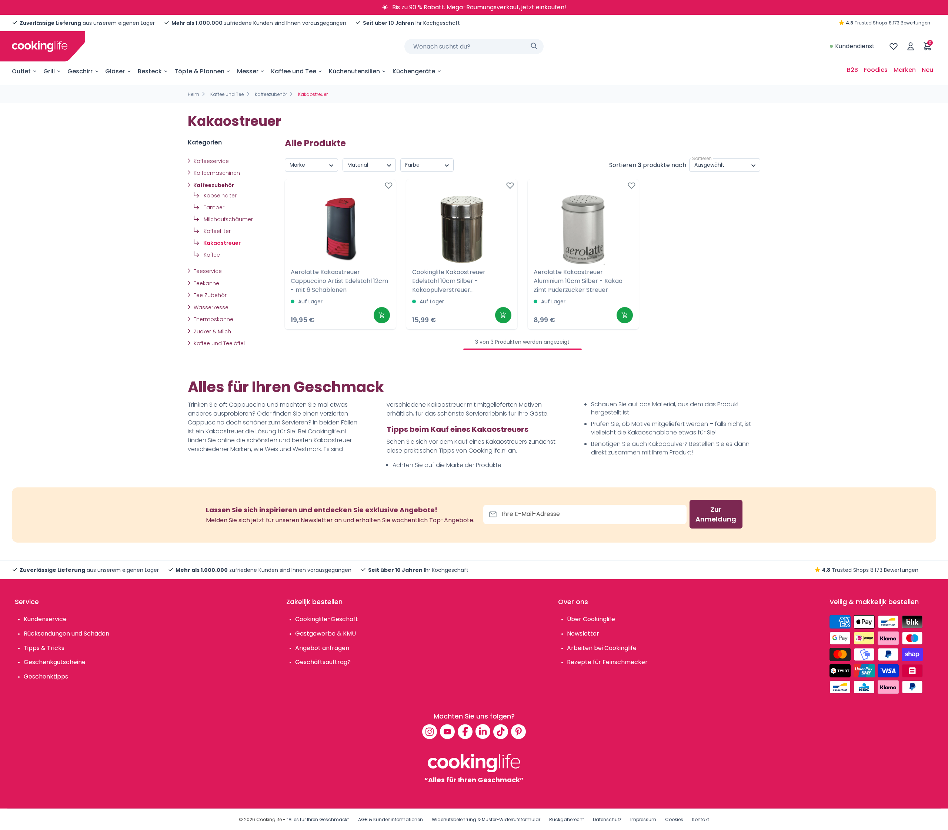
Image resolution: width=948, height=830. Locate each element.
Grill (49, 71)
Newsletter (583, 633)
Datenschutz (607, 819)
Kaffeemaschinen (216, 173)
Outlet (21, 71)
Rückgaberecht (566, 819)
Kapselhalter (219, 195)
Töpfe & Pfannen (199, 71)
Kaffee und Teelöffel (218, 343)
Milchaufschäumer (227, 219)
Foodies (876, 70)
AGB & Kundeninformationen (390, 819)
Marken (905, 70)
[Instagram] (429, 731)
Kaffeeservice (210, 161)
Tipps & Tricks (44, 648)
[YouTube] (447, 731)
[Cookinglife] (39, 46)
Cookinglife (269, 819)
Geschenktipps (46, 676)
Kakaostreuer (221, 243)
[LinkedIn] (482, 731)
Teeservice (207, 271)
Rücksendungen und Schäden (66, 633)
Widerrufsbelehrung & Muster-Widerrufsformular (486, 819)
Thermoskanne (212, 319)
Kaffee (211, 255)
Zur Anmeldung (715, 514)
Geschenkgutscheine (55, 662)
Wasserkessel (211, 307)
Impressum (643, 819)
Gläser (115, 71)
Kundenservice (45, 619)
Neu (927, 70)
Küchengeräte (414, 71)
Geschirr (80, 71)
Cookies (674, 819)
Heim (193, 94)
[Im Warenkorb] (382, 315)
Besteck (150, 71)
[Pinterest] (518, 731)
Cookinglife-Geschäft (326, 619)
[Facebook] (465, 731)
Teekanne (205, 283)
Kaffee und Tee (293, 71)
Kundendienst (855, 46)
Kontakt (700, 819)
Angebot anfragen (322, 648)
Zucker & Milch (211, 331)
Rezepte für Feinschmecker (607, 662)
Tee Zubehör (209, 295)
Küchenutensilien (354, 71)
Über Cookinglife (591, 619)
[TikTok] (500, 731)
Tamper (213, 207)
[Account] (910, 46)
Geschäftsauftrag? (323, 662)
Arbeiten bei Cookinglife (602, 648)
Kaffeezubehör (271, 94)
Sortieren (702, 158)
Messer (247, 71)
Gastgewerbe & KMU (325, 633)
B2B (852, 70)
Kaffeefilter (216, 231)
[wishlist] (893, 46)
